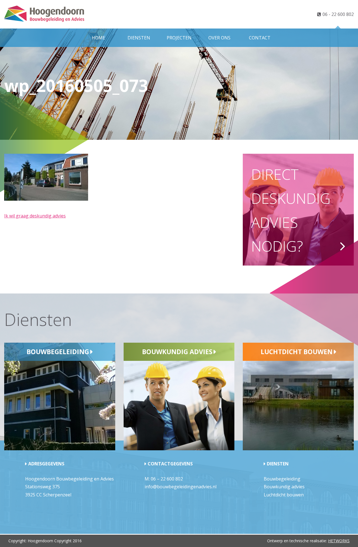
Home (98, 38)
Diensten (139, 38)
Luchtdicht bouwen (297, 351)
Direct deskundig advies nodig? (291, 210)
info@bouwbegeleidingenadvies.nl (180, 487)
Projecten (179, 38)
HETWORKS (339, 540)
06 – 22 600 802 (167, 479)
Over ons (219, 38)
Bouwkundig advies (177, 351)
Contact (259, 38)
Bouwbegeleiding (58, 351)
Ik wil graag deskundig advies (35, 216)
